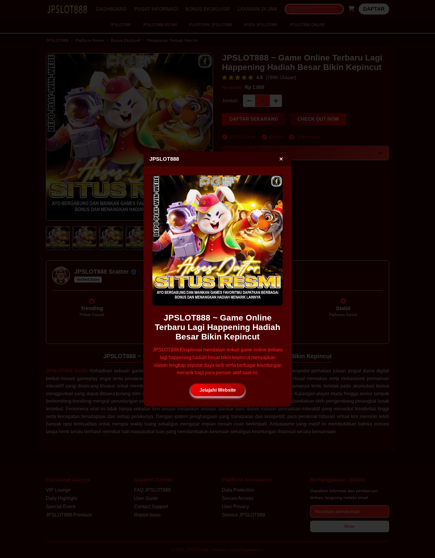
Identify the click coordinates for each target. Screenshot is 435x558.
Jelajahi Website (217, 390)
